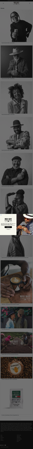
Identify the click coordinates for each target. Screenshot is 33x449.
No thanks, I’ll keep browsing (8, 229)
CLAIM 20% (8, 227)
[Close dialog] (1, 215)
